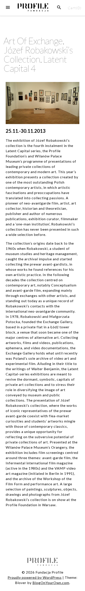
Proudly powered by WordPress (35, 577)
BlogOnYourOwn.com (50, 583)
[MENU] (8, 7)
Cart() (75, 8)
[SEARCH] (59, 7)
